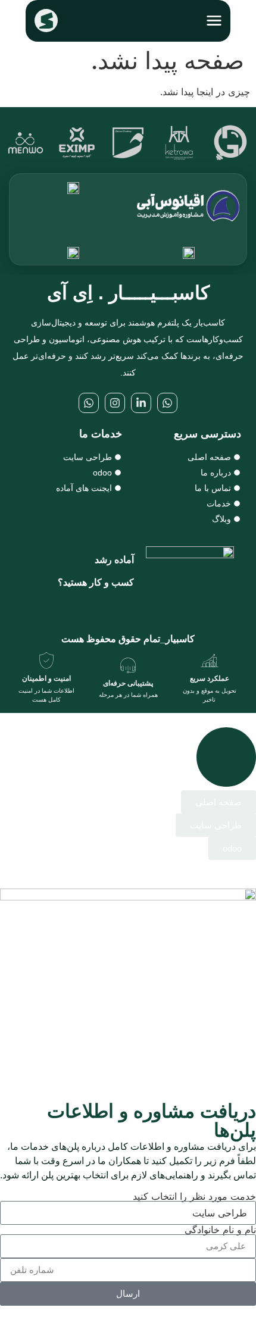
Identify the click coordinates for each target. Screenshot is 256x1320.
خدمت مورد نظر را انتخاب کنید (194, 1196)
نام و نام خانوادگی (220, 1229)
